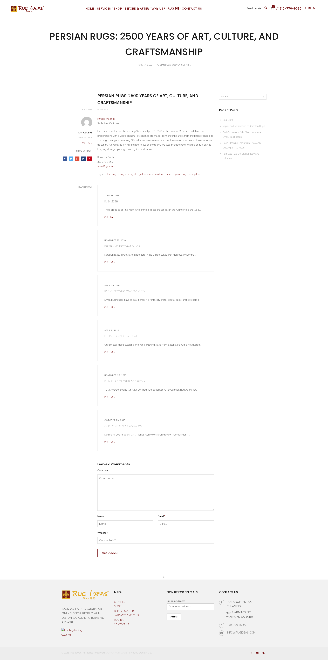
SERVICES (104, 8)
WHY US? (158, 8)
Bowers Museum (106, 119)
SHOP (118, 8)
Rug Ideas (102, 109)
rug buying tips (120, 174)
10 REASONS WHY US (126, 615)
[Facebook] (305, 8)
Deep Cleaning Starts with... (122, 336)
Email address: (176, 601)
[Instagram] (310, 8)
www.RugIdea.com (107, 166)
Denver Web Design (117, 652)
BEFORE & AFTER (137, 8)
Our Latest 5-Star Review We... (123, 426)
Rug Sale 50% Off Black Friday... (125, 381)
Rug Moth (111, 201)
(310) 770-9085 (236, 624)
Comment (103, 470)
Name (101, 516)
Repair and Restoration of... (122, 246)
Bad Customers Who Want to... (125, 291)
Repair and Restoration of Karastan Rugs (244, 126)
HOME (90, 8)
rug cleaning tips (191, 174)
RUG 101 (173, 8)
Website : (102, 533)
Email (161, 516)
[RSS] (314, 8)
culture (107, 174)
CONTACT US (192, 8)
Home (140, 65)
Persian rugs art (173, 174)
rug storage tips (138, 174)
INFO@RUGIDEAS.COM (241, 632)
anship (150, 174)
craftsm (159, 174)
